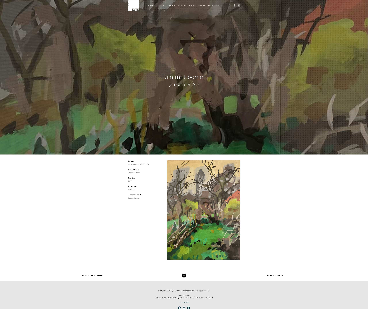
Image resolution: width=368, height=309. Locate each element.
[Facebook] (233, 5)
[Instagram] (237, 5)
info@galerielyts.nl (188, 291)
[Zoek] (228, 5)
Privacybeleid (184, 302)
